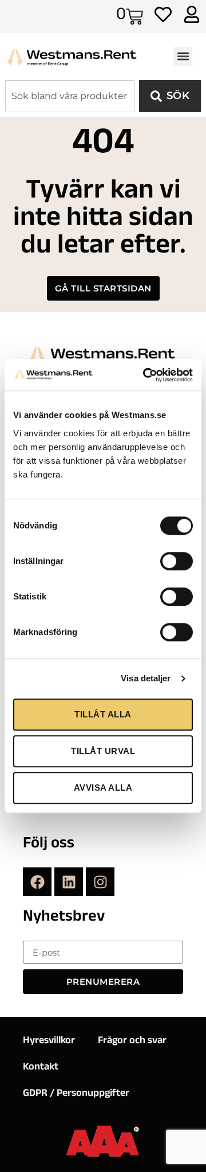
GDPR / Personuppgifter (76, 1094)
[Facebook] (37, 881)
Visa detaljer (146, 678)
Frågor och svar (132, 1041)
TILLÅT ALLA (103, 714)
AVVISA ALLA (103, 787)
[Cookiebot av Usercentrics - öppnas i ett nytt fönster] (145, 375)
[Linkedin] (68, 881)
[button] (182, 56)
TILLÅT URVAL (103, 751)
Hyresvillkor (49, 1041)
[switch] (176, 561)
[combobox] (69, 96)
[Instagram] (100, 881)
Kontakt (40, 1067)
